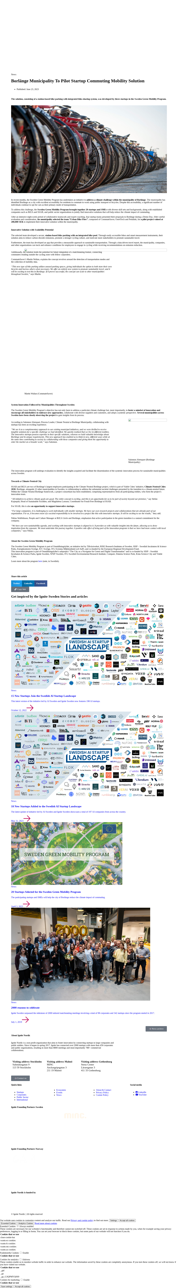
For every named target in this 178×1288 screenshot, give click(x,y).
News (13, 74)
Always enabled (26, 1226)
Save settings (6, 1286)
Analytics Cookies (25, 1223)
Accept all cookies (127, 1220)
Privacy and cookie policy (82, 1220)
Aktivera (26, 1259)
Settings (113, 1220)
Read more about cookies (46, 1223)
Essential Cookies (8, 1223)
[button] (16, 583)
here (40, 561)
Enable (26, 1253)
